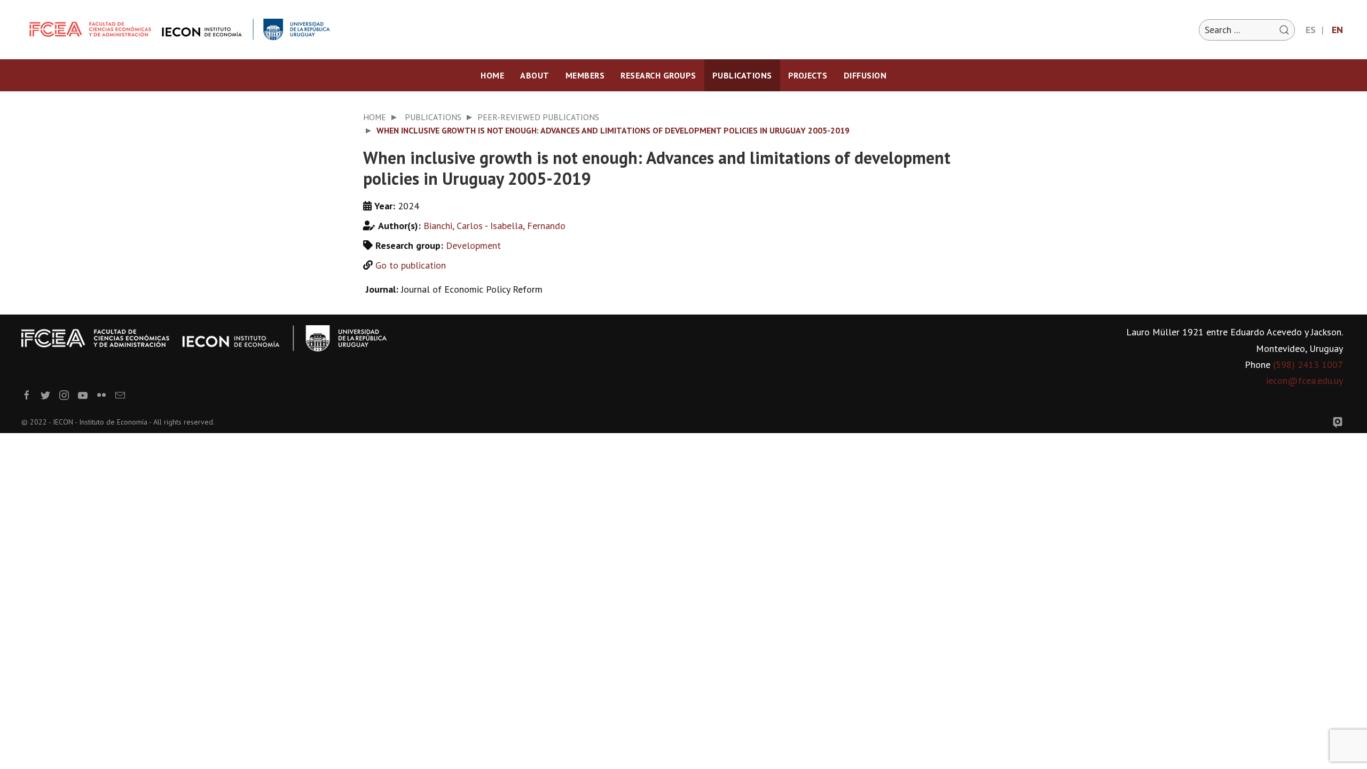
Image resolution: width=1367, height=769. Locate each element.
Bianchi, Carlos (453, 225)
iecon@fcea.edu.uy (1304, 380)
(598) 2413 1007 (1308, 364)
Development (473, 245)
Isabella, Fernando (527, 225)
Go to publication (410, 265)
